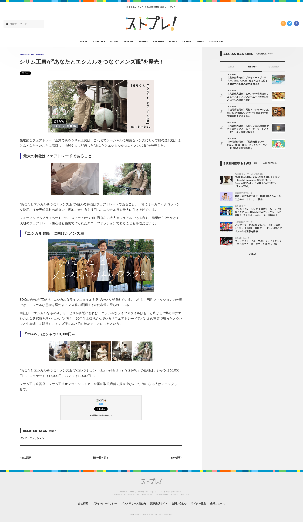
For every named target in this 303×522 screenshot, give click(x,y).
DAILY (231, 66)
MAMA (173, 41)
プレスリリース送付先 (133, 503)
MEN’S (200, 41)
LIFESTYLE (99, 41)
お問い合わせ (179, 503)
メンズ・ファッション (32, 438)
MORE (251, 253)
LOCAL (83, 41)
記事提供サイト (158, 503)
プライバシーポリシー (104, 503)
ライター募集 (198, 503)
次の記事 (176, 457)
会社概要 (83, 503)
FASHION (158, 41)
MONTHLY (274, 66)
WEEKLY (252, 66)
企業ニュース (217, 503)
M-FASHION (216, 41)
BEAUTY (143, 41)
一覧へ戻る (102, 457)
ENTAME (128, 41)
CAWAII (187, 41)
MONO (114, 41)
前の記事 (26, 457)
